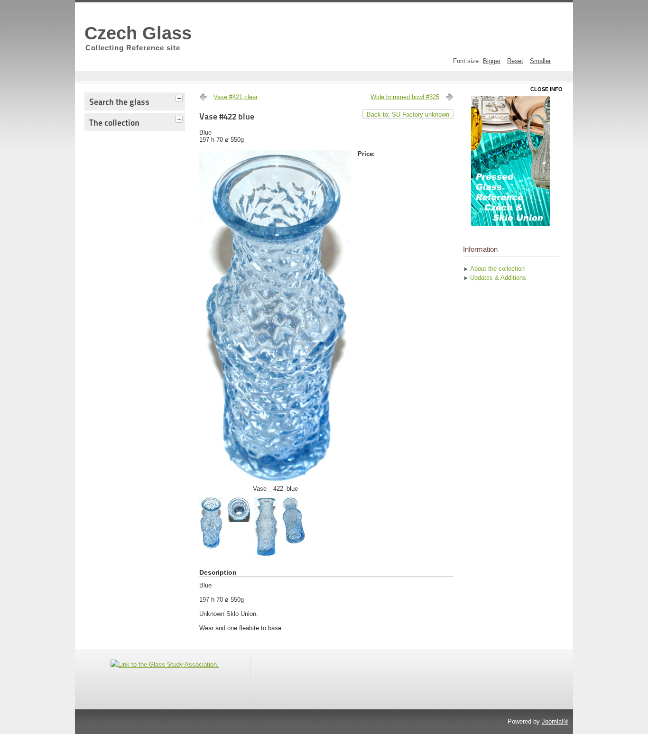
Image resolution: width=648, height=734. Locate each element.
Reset (515, 60)
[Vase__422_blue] (275, 482)
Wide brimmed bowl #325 (404, 97)
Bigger (491, 60)
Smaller (540, 60)
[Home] (511, 161)
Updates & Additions (498, 277)
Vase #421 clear (235, 97)
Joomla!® (555, 721)
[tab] (180, 97)
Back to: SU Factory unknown (408, 114)
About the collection (497, 268)
